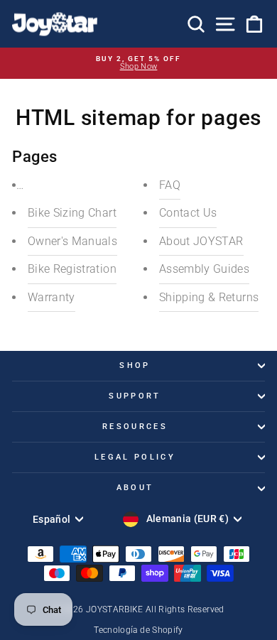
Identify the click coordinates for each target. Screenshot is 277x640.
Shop (134, 365)
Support (135, 396)
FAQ (169, 185)
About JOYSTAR (201, 241)
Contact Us (188, 212)
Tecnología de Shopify (138, 630)
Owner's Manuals (72, 241)
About (135, 487)
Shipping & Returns (209, 297)
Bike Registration (72, 269)
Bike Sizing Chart (72, 212)
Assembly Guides (204, 269)
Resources (135, 426)
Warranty (51, 297)
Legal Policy (134, 457)
